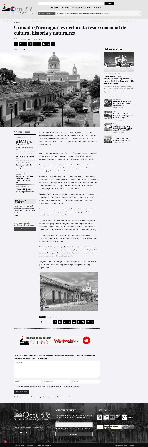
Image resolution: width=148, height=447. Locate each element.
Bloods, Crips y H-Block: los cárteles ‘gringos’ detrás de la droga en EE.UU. (24, 179)
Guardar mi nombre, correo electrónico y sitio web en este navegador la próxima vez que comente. (48, 386)
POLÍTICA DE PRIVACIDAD (44, 445)
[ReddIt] (30, 44)
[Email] (35, 44)
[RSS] (16, 433)
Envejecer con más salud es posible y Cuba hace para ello (24, 167)
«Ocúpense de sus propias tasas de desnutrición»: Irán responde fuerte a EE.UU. (83, 13)
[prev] (136, 13)
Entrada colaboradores (121, 445)
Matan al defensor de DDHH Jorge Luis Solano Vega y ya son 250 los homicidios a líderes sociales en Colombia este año (24, 145)
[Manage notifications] (5, 441)
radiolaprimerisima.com (53, 317)
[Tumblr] (39, 44)
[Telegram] (44, 44)
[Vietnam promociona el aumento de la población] (108, 139)
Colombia (18, 137)
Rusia (114, 111)
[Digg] (53, 44)
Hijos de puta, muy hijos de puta (25, 157)
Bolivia (17, 186)
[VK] (48, 44)
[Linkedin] (25, 44)
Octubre (24, 49)
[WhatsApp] (21, 44)
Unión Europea (117, 99)
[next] (139, 13)
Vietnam (115, 136)
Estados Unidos (20, 173)
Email (16, 216)
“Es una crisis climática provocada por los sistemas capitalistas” (25, 191)
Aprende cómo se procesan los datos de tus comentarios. (55, 397)
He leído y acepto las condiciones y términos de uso (24, 224)
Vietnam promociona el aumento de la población (121, 139)
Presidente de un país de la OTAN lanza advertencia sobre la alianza (122, 103)
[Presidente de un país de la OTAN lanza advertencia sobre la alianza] (108, 103)
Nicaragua (17, 22)
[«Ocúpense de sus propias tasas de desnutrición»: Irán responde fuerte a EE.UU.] (108, 127)
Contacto (131, 445)
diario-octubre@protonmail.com (33, 427)
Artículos (18, 154)
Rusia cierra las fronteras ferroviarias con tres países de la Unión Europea (123, 116)
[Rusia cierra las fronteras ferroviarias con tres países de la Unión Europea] (108, 115)
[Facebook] (16, 44)
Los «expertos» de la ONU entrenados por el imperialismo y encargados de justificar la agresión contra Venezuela (119, 80)
